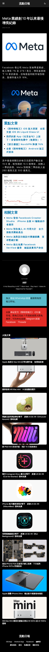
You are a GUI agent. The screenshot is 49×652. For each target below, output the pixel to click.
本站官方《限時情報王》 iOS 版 (25, 312)
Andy (24, 282)
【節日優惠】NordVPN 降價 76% (24, 144)
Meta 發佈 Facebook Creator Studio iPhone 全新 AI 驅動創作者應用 (25, 221)
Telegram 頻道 (33, 318)
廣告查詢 (13, 645)
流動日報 (24, 3)
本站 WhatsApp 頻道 (20, 298)
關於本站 (36, 645)
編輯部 (38, 642)
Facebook (11, 322)
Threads (22, 322)
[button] (3, 3)
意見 (20, 645)
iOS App (9, 642)
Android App (19, 642)
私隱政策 (27, 645)
